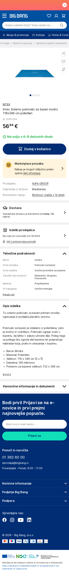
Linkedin (29, 520)
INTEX (6, 104)
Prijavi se (34, 435)
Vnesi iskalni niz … (29, 25)
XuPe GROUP (40, 183)
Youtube (21, 520)
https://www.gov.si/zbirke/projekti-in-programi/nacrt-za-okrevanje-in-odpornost (30, 567)
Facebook (4, 520)
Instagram (12, 520)
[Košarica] (63, 16)
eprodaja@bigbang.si (15, 462)
